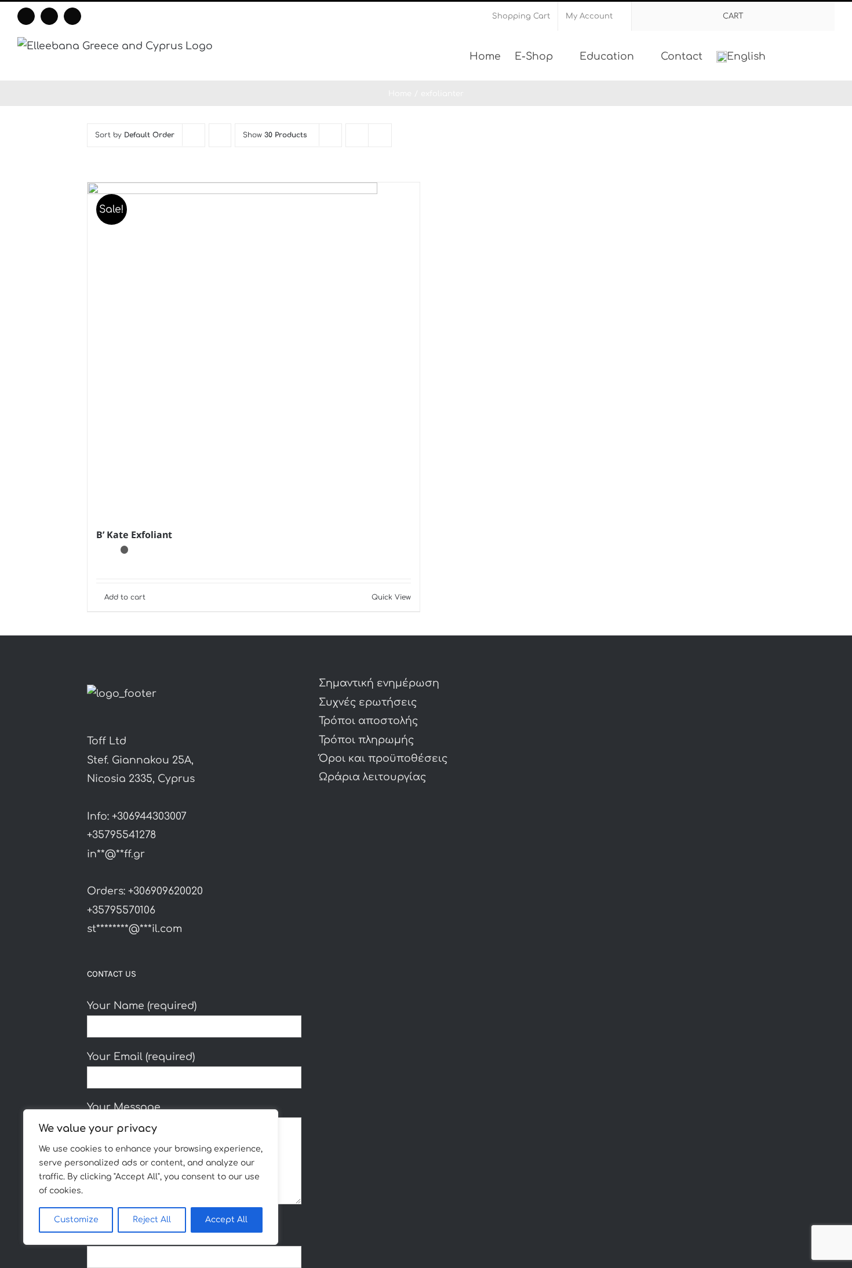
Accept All (226, 1219)
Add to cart (124, 597)
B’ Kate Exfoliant (134, 534)
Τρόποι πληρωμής (366, 740)
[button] (817, 55)
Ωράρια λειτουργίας (372, 777)
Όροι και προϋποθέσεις (383, 758)
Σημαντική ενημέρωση (379, 683)
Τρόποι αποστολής (368, 720)
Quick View (391, 597)
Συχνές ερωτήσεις (368, 702)
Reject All (152, 1219)
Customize (76, 1219)
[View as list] (380, 135)
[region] (150, 1177)
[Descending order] (220, 135)
